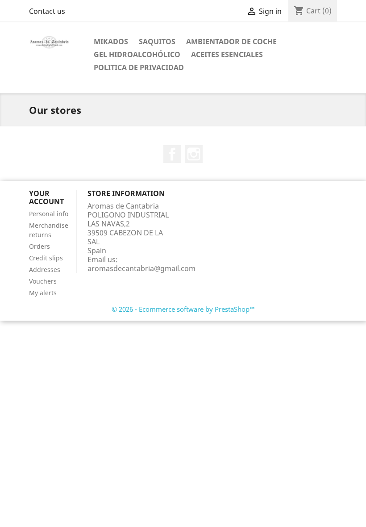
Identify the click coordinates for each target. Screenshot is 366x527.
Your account (46, 197)
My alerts (43, 293)
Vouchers (43, 281)
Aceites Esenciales (227, 54)
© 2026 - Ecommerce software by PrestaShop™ (183, 309)
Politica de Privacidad (139, 67)
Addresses (44, 269)
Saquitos (157, 41)
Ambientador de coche (231, 41)
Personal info (48, 213)
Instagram (194, 154)
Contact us (47, 11)
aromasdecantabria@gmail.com (141, 268)
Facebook (172, 154)
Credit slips (46, 258)
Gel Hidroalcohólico (137, 54)
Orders (39, 246)
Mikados (111, 41)
